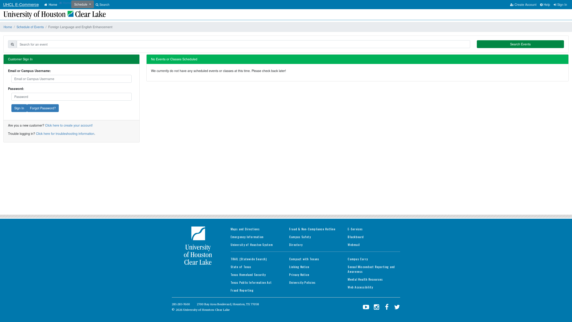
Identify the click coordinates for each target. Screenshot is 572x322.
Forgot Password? (43, 108)
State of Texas (241, 266)
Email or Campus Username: (29, 70)
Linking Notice (299, 266)
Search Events (520, 44)
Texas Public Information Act (251, 282)
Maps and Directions (245, 229)
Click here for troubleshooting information (65, 133)
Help (546, 4)
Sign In (561, 4)
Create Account (525, 4)
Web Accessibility (360, 287)
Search (104, 4)
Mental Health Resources (365, 279)
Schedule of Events (30, 27)
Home (52, 4)
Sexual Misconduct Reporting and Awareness (371, 269)
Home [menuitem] (66, 2)
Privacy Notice (299, 274)
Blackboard (356, 236)
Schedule (81, 4)
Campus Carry (358, 258)
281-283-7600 (181, 304)
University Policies (302, 282)
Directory (296, 244)
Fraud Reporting (242, 290)
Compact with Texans (304, 258)
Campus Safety (300, 236)
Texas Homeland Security (248, 274)
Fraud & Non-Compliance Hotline (312, 229)
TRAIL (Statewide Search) (249, 258)
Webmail (354, 244)
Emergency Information (247, 236)
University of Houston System (252, 244)
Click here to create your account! (69, 125)
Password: (16, 88)
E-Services (355, 229)
